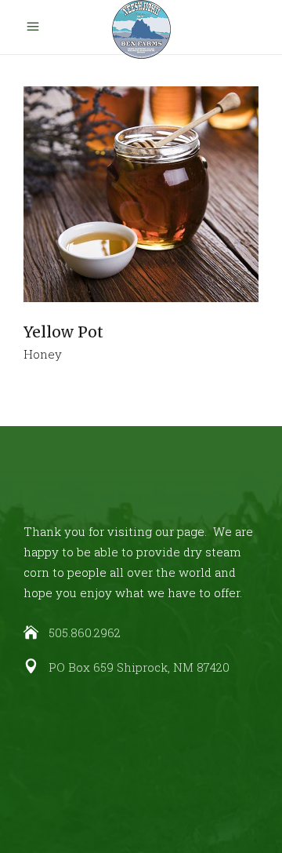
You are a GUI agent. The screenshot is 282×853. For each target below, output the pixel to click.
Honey (43, 354)
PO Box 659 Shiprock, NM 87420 (139, 667)
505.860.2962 (85, 632)
